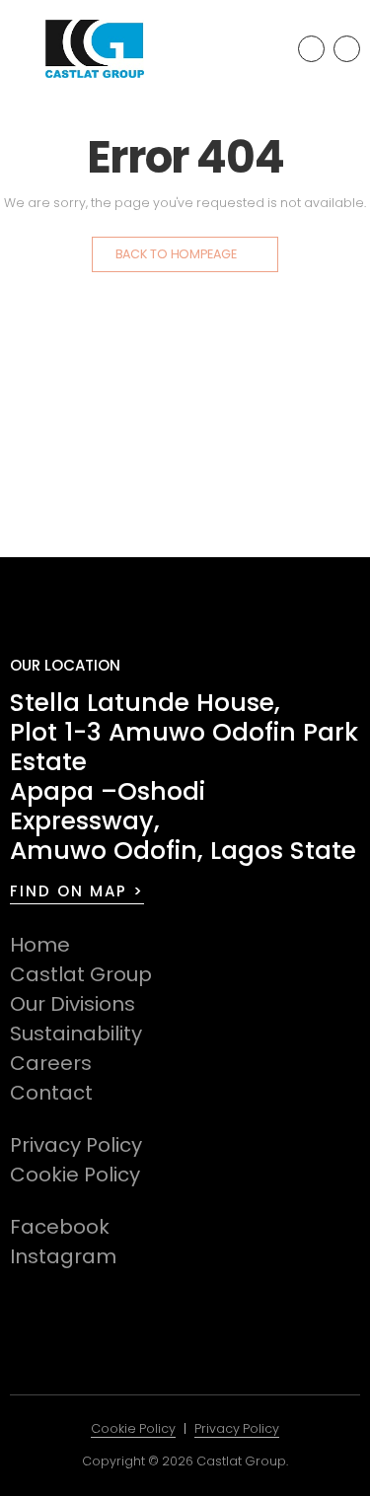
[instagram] (346, 49)
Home (40, 945)
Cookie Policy (75, 1174)
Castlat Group (81, 974)
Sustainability (76, 1033)
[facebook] (311, 49)
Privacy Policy (76, 1145)
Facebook (60, 1227)
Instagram (63, 1256)
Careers (51, 1063)
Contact (51, 1092)
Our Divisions (72, 1004)
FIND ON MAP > (77, 891)
